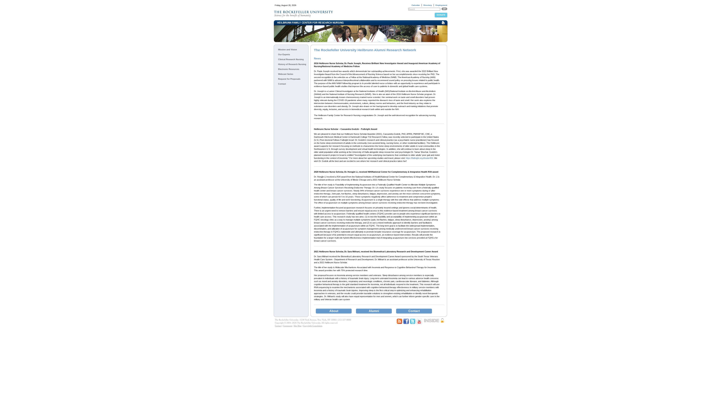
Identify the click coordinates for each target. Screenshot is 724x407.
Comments (287, 326)
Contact (282, 84)
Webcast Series (285, 74)
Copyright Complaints (312, 326)
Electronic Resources (288, 69)
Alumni (374, 311)
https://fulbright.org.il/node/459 (419, 158)
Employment (441, 5)
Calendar (416, 5)
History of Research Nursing (292, 64)
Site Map (297, 326)
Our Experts (284, 54)
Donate (441, 15)
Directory (427, 5)
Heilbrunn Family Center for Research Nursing (310, 22)
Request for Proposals (289, 79)
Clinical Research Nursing (291, 59)
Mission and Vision (287, 49)
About (333, 311)
